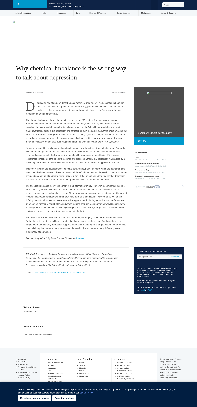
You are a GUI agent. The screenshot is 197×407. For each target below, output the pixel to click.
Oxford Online (123, 368)
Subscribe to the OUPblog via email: (153, 251)
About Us (22, 359)
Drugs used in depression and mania (147, 176)
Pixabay (80, 238)
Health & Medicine (42, 273)
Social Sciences (123, 13)
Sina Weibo (83, 376)
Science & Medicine (97, 13)
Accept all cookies (64, 398)
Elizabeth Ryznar (36, 93)
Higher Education (124, 371)
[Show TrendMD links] (183, 186)
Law (78, 13)
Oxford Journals (124, 365)
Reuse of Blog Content (27, 372)
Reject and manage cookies (34, 398)
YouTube (83, 371)
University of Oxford (125, 379)
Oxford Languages (125, 373)
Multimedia (145, 13)
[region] (98, 394)
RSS (150, 290)
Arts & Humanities (23, 13)
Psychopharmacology (142, 170)
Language (61, 13)
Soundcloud (84, 373)
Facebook (140, 4)
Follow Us (22, 362)
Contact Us (23, 364)
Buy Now (142, 141)
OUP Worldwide (123, 376)
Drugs (137, 157)
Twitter (145, 4)
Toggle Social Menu (154, 5)
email (142, 290)
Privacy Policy (145, 268)
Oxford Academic (124, 363)
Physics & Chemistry (59, 273)
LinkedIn (82, 368)
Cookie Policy (24, 375)
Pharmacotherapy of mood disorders (147, 163)
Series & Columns (168, 13)
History (45, 13)
